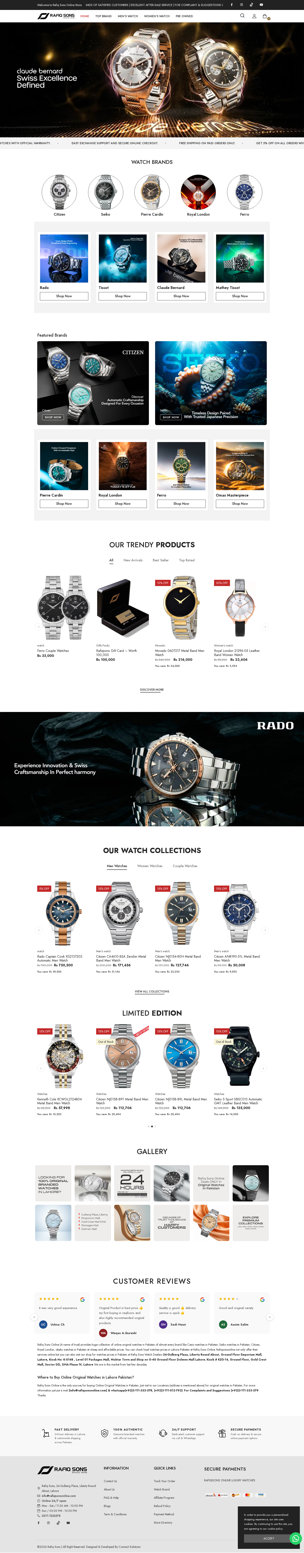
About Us (109, 1489)
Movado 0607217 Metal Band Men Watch (120, 653)
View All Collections (152, 991)
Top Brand (103, 16)
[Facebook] (231, 4)
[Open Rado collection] (64, 258)
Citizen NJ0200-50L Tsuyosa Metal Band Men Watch (238, 958)
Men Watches (117, 866)
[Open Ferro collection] (181, 466)
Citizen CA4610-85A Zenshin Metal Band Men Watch (62, 958)
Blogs (107, 1506)
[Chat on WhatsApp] (296, 1538)
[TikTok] (251, 4)
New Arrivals (133, 560)
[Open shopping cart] (265, 16)
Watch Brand (162, 1489)
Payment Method (164, 1514)
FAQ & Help (111, 1498)
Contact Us (110, 1481)
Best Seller (161, 560)
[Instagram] (241, 4)
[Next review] (270, 1317)
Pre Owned (184, 16)
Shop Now (64, 296)
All (111, 560)
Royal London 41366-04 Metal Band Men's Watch (239, 653)
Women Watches (149, 866)
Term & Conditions (115, 1514)
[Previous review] (34, 1317)
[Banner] (152, 78)
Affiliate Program (164, 1498)
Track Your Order (164, 1481)
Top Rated (187, 560)
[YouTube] (261, 4)
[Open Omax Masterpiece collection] (240, 466)
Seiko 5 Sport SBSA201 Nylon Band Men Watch (180, 1101)
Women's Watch (157, 16)
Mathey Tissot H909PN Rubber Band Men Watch (236, 1101)
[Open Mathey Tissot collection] (240, 258)
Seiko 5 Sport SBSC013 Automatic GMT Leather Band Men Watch (120, 1101)
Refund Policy (162, 1506)
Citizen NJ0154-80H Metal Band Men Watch (119, 958)
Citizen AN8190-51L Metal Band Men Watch (178, 958)
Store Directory (163, 1522)
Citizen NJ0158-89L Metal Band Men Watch (63, 1101)
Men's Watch (128, 16)
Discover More (152, 690)
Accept (268, 1538)
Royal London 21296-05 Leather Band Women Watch (178, 653)
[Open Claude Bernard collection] (181, 258)
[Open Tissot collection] (123, 258)
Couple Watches (185, 866)
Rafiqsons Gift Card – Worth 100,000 (57, 653)
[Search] (242, 15)
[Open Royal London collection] (123, 466)
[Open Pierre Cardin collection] (64, 466)
